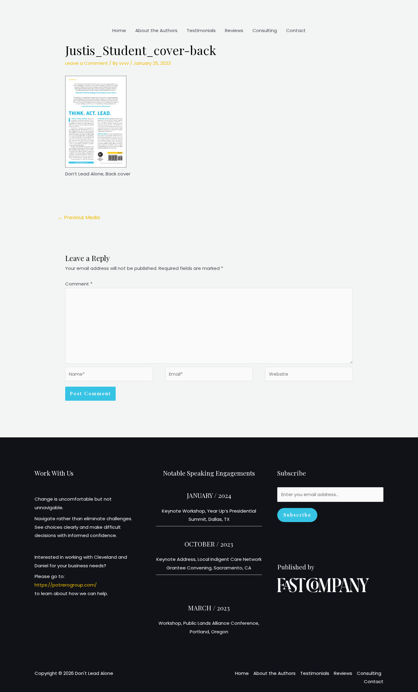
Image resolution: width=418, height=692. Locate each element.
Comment (78, 284)
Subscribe (297, 515)
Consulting (264, 30)
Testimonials (201, 30)
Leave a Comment (86, 63)
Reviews (234, 30)
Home (119, 30)
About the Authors (156, 30)
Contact (296, 30)
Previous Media (79, 217)
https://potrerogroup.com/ (66, 585)
